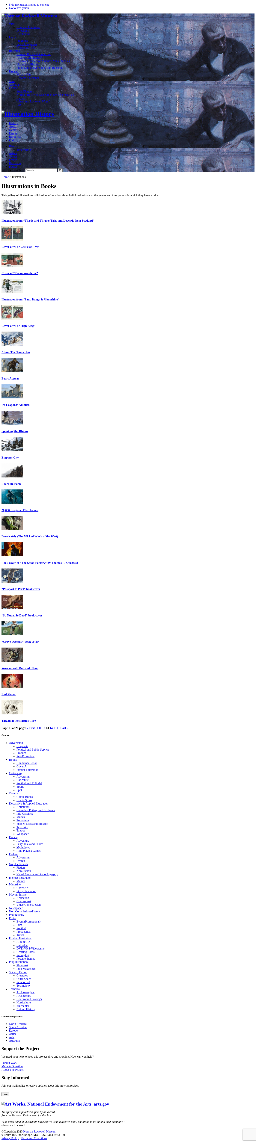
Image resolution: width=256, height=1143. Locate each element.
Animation (22, 897)
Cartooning (15, 773)
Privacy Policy (10, 1138)
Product (21, 753)
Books (13, 759)
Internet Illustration (20, 877)
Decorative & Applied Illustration (28, 803)
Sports (20, 786)
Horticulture (23, 1002)
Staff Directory (25, 91)
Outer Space (23, 978)
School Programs (26, 44)
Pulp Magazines (25, 968)
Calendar (14, 84)
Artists (13, 126)
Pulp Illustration (18, 962)
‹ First (31, 728)
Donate (13, 71)
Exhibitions (23, 34)
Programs (22, 40)
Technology (23, 985)
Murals (20, 817)
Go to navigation (19, 8)
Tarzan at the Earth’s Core (18, 720)
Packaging (22, 955)
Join (5, 1094)
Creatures (22, 975)
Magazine (15, 884)
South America (18, 1027)
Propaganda (23, 931)
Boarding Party (11, 483)
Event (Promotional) (28, 921)
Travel (20, 935)
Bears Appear (10, 378)
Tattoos (20, 830)
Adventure (22, 840)
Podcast (13, 140)
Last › (64, 728)
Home (5, 177)
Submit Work (9, 1063)
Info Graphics (24, 813)
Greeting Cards (25, 951)
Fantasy (13, 837)
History (13, 123)
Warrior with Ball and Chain (19, 668)
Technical (14, 989)
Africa (12, 1033)
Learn (12, 37)
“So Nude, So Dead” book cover (21, 615)
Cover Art (22, 766)
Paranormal (23, 982)
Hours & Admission (28, 27)
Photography (16, 914)
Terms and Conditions (34, 1138)
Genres (13, 129)
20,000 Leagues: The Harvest (19, 510)
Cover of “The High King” (18, 325)
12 (43, 728)
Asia (11, 1037)
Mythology (23, 847)
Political (21, 928)
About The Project (12, 1069)
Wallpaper (22, 833)
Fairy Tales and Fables (29, 844)
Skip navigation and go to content (29, 4)
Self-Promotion (25, 756)
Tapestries (22, 827)
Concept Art (23, 901)
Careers (20, 98)
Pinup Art (22, 965)
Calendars (22, 945)
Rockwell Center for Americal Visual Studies (43, 61)
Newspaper (15, 908)
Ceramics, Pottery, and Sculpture (35, 810)
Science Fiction (18, 972)
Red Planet (8, 694)
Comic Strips (24, 800)
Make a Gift (23, 74)
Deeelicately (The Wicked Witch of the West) (29, 536)
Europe (13, 1030)
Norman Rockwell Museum (39, 1131)
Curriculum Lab (25, 47)
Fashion (13, 854)
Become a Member (27, 77)
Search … (19, 170)
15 (54, 728)
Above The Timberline (15, 352)
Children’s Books (26, 763)
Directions (22, 30)
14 (51, 728)
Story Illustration (26, 891)
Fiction (20, 867)
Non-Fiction (23, 871)
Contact (13, 88)
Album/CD (23, 941)
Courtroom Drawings (29, 999)
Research (14, 50)
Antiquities (22, 806)
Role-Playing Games (28, 850)
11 (40, 728)
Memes (20, 881)
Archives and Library (29, 57)
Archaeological (25, 992)
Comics (13, 793)
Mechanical (23, 1005)
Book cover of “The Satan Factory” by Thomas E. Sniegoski (39, 562)
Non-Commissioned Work (24, 911)
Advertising (16, 742)
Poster (12, 918)
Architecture (23, 995)
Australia (14, 1040)
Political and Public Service (32, 749)
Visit (11, 23)
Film (19, 924)
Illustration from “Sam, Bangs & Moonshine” (30, 299)
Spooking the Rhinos (14, 431)
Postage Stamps (25, 958)
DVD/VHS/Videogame (30, 948)
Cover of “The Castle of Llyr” (20, 246)
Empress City (10, 457)
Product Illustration (20, 938)
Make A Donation (12, 1066)
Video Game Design (28, 904)
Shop (12, 81)
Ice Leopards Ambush (15, 404)
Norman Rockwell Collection (33, 54)
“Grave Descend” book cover (20, 641)
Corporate (22, 746)
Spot (19, 790)
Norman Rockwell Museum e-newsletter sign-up (45, 94)
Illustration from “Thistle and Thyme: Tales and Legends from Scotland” (47, 220)
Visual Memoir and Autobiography (37, 874)
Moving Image (17, 894)
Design (20, 860)
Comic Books (24, 796)
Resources (15, 136)
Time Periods (24, 149)
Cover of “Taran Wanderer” (19, 273)
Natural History (25, 1009)
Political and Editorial (29, 783)
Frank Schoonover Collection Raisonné (39, 67)
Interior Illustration (27, 769)
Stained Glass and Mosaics (32, 823)
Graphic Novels (18, 864)
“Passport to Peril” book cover (20, 589)
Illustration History (27, 64)
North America (18, 1023)
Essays (13, 133)
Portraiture (22, 820)
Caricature (22, 779)
